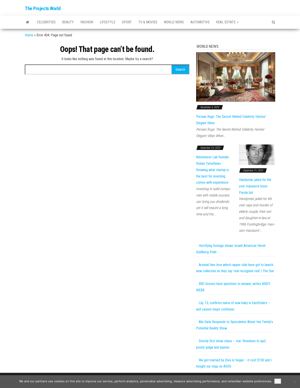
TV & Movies (147, 22)
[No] (294, 381)
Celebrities (46, 22)
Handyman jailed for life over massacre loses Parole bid (255, 186)
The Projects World (42, 8)
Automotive (200, 22)
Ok (278, 381)
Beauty (68, 22)
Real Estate (226, 22)
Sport (127, 22)
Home (29, 35)
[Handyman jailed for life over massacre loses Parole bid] (257, 154)
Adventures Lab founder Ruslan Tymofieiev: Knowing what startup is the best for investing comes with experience (212, 170)
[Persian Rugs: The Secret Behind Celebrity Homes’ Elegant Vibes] (235, 77)
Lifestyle (107, 22)
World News (174, 22)
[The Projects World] (28, 22)
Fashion (86, 22)
